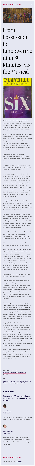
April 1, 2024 (6, 413)
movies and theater (11, 373)
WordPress (19, 462)
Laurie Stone (7, 411)
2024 (4, 373)
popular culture (22, 373)
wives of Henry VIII (21, 383)
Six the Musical (24, 381)
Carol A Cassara (8, 431)
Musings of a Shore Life (12, 4)
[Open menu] (31, 4)
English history (7, 381)
